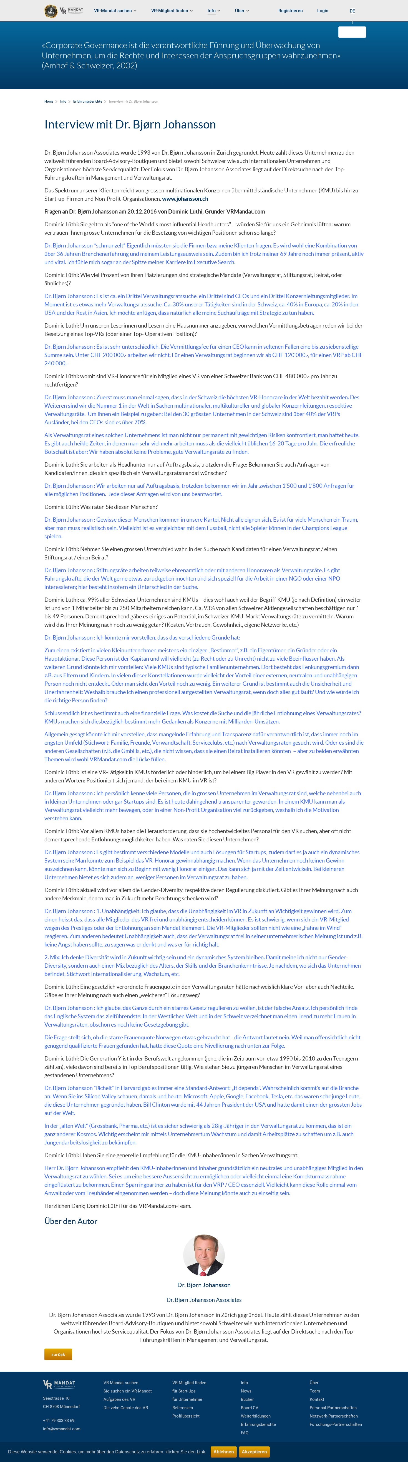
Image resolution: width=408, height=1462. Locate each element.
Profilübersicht (186, 1416)
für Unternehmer (187, 1399)
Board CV (249, 1407)
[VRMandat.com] (66, 11)
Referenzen (182, 1407)
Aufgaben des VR (119, 1399)
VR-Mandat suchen (121, 1382)
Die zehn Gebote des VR (126, 1407)
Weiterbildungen (256, 1416)
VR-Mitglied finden (189, 1382)
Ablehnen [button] (223, 1451)
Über (314, 1382)
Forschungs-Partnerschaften (336, 1424)
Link (201, 1451)
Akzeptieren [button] (254, 1451)
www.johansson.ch (185, 198)
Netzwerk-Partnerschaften (334, 1416)
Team (315, 1391)
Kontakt (317, 1399)
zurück (58, 1354)
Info (244, 1382)
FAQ (244, 1432)
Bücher (247, 1399)
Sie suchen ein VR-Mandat (128, 1391)
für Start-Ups (184, 1391)
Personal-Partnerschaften (333, 1407)
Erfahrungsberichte (258, 1424)
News (246, 1391)
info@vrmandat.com (61, 1428)
